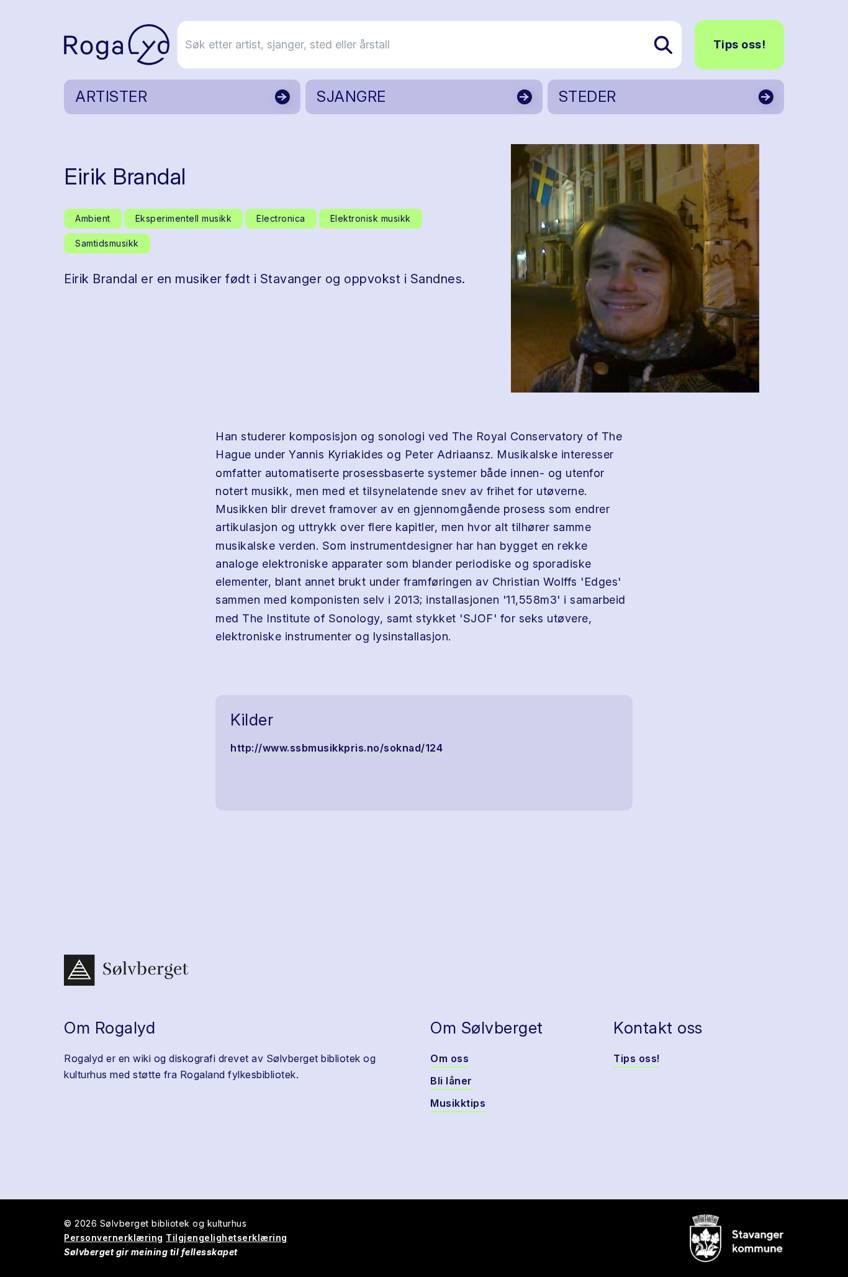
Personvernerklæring (113, 1237)
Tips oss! (739, 44)
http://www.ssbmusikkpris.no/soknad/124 (336, 748)
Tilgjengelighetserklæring (226, 1237)
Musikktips (457, 1103)
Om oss (449, 1058)
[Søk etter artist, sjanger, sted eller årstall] (663, 44)
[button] (634, 268)
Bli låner (451, 1081)
